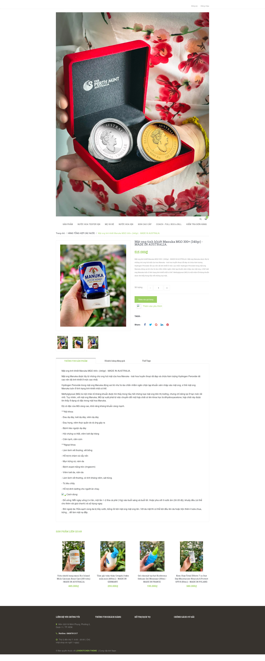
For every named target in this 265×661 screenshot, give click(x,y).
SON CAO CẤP (144, 224)
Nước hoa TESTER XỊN (89, 224)
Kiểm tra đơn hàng (196, 224)
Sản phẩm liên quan (69, 531)
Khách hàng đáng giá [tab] (115, 360)
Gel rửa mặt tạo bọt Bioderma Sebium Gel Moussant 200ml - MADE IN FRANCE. (152, 578)
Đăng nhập (205, 6)
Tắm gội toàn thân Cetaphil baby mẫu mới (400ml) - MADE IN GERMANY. (113, 578)
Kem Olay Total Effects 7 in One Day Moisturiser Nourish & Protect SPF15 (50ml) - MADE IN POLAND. (191, 578)
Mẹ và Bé (109, 224)
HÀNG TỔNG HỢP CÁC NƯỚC (81, 233)
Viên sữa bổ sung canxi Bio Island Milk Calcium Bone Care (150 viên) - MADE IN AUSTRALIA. (73, 578)
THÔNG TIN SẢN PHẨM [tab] (75, 361)
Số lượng (138, 287)
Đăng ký (194, 6)
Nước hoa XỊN (126, 224)
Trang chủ (60, 233)
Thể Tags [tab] (146, 360)
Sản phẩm (68, 224)
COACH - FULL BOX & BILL (169, 224)
